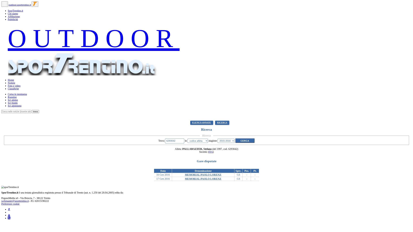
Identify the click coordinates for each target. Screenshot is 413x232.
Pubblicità (13, 19)
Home (11, 80)
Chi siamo (13, 13)
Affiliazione (14, 16)
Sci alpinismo (14, 105)
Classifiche (13, 88)
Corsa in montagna (17, 94)
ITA (211, 151)
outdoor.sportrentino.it (20, 5)
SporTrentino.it (15, 10)
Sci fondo (13, 103)
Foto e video (14, 85)
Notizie (11, 83)
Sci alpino (13, 100)
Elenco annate (201, 122)
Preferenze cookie (10, 204)
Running (12, 97)
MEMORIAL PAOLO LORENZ (203, 174)
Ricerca (222, 122)
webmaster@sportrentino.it (15, 201)
